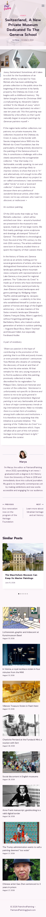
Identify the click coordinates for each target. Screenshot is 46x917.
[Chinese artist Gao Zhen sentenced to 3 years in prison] (23, 869)
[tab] (18, 593)
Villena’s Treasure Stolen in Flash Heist (20, 706)
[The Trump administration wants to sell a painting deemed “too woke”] (23, 833)
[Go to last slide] (6, 568)
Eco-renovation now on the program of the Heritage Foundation (10, 513)
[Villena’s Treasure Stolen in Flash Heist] (23, 691)
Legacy (23, 16)
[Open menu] (42, 6)
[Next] (40, 568)
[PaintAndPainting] (7, 6)
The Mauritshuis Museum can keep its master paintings (21, 576)
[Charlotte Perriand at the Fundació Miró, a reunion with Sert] (23, 725)
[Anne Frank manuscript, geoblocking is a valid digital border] (23, 796)
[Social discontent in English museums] (23, 762)
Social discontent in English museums (20, 776)
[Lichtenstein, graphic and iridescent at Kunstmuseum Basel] (23, 618)
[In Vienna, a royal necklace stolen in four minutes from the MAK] (23, 654)
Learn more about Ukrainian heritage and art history (34, 510)
